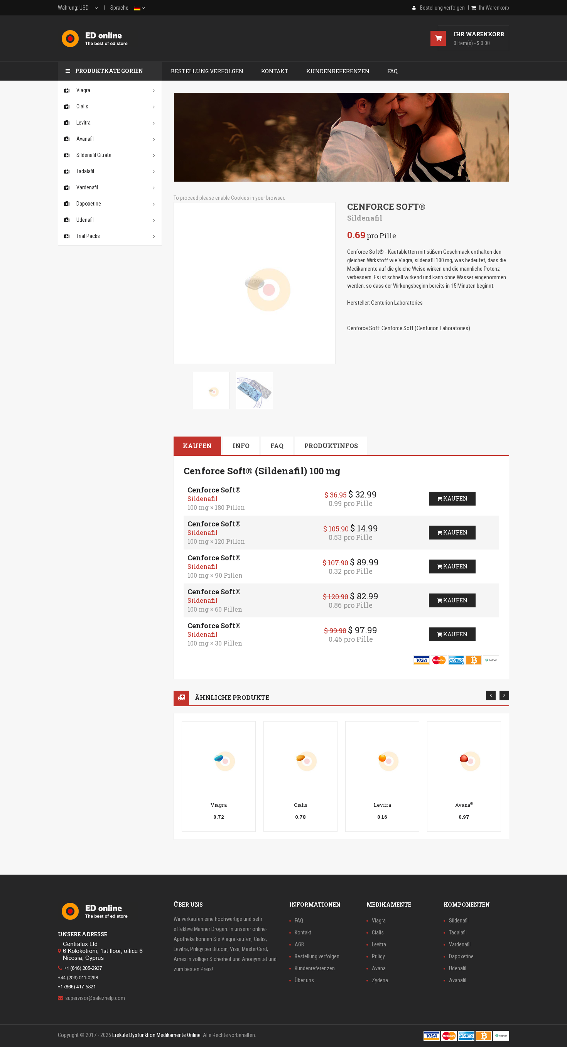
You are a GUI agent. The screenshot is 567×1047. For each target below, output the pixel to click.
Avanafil (457, 980)
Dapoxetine (461, 956)
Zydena (380, 980)
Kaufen (197, 446)
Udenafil (457, 968)
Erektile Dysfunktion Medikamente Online (156, 1035)
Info (241, 446)
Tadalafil (458, 932)
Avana (464, 804)
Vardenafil (460, 944)
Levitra (382, 804)
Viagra (219, 804)
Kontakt (303, 932)
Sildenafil (459, 920)
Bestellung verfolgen (317, 956)
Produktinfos (331, 446)
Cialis (300, 804)
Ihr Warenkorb (494, 8)
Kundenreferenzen (315, 968)
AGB (299, 944)
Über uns (304, 980)
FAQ (277, 446)
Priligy (378, 956)
